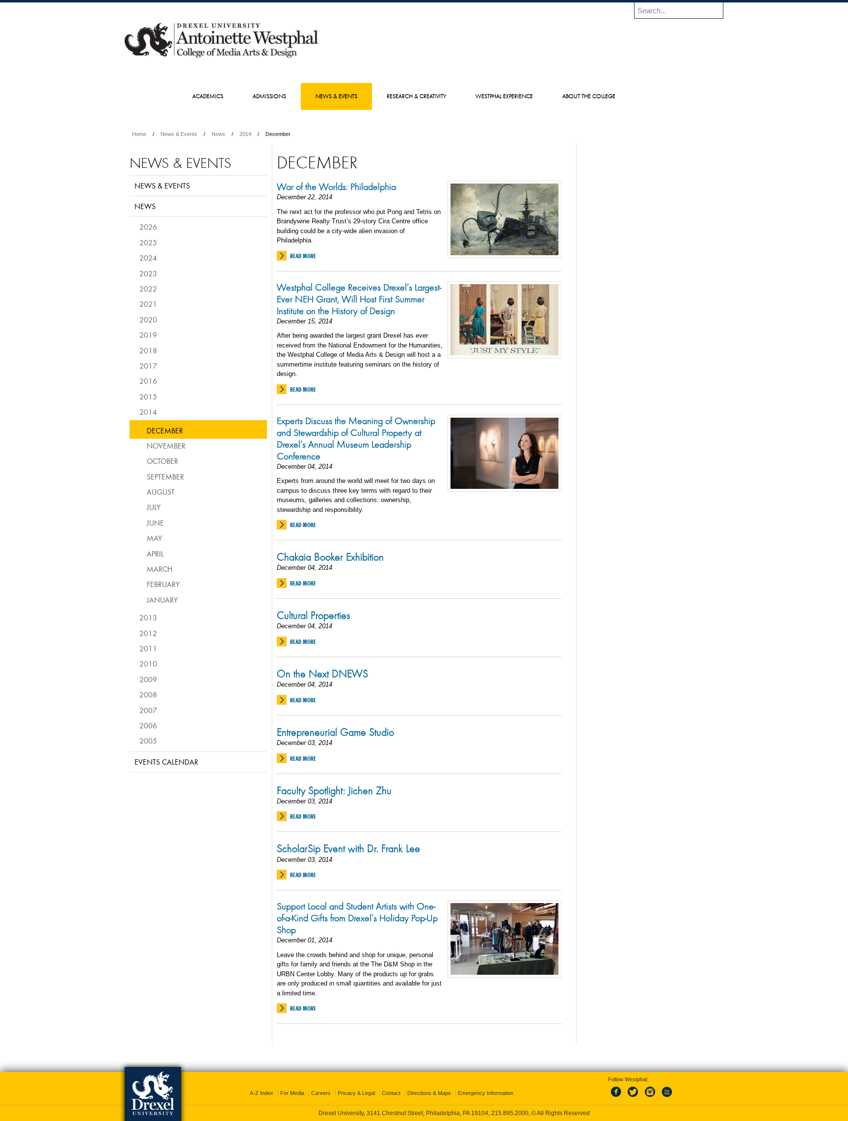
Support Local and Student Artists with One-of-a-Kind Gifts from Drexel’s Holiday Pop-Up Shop (357, 917)
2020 (148, 319)
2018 (148, 350)
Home (139, 134)
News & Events (178, 134)
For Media (292, 1093)
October (162, 461)
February (163, 584)
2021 (148, 304)
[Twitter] (634, 1097)
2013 (148, 617)
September (165, 476)
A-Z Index (261, 1093)
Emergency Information (485, 1093)
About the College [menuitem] (588, 96)
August (161, 492)
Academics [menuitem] (207, 96)
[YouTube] (666, 1097)
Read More (303, 256)
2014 (245, 134)
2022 (148, 289)
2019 (148, 335)
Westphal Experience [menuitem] (504, 96)
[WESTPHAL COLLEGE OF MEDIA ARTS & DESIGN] (221, 57)
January (162, 600)
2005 (148, 741)
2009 (148, 679)
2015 (148, 396)
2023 (148, 273)
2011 (148, 648)
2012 (148, 633)
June (155, 523)
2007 (148, 710)
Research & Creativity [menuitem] (416, 96)
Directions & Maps (429, 1093)
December (165, 430)
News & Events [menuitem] (336, 96)
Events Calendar (166, 762)
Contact (391, 1093)
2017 (148, 366)
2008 (148, 694)
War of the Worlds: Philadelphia (336, 186)
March (159, 569)
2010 (148, 663)
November (166, 446)
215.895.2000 (510, 1113)
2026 (148, 227)
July (153, 507)
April (155, 554)
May (154, 538)
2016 (148, 381)
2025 (148, 242)
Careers (321, 1093)
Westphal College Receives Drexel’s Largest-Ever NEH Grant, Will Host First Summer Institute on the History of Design (359, 299)
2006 (148, 725)
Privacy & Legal (356, 1093)
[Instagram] (650, 1097)
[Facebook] (617, 1097)
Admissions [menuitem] (269, 96)
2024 (148, 258)
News (218, 134)
